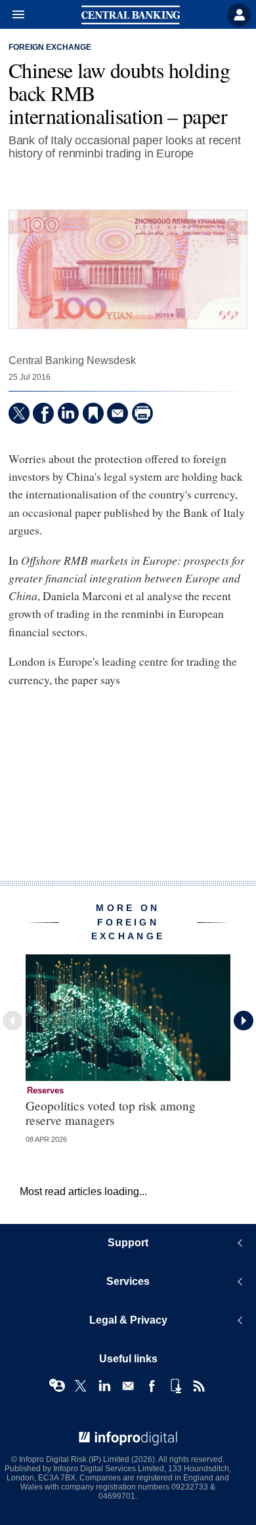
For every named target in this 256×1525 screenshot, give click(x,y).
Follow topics (57, 1386)
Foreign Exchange (50, 47)
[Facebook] (43, 413)
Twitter (81, 1386)
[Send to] (117, 413)
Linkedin (104, 1386)
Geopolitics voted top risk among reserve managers (111, 1112)
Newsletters (128, 1386)
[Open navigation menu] (12, 15)
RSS (199, 1386)
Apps (175, 1386)
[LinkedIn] (68, 413)
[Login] (239, 15)
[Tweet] (19, 413)
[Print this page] (142, 413)
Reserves (45, 1090)
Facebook (152, 1386)
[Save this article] (93, 413)
